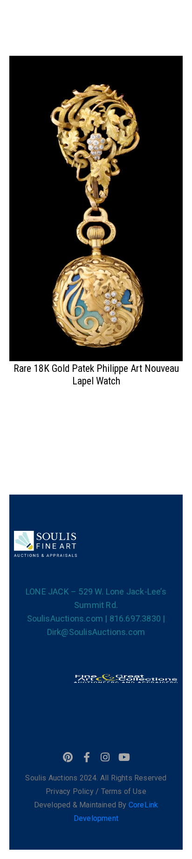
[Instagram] (105, 757)
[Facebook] (86, 757)
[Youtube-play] (124, 757)
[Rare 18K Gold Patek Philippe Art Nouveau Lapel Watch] (96, 207)
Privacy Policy (71, 791)
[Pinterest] (68, 757)
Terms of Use (123, 791)
